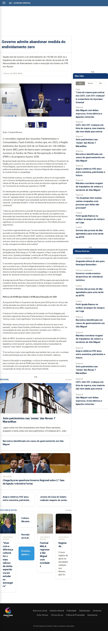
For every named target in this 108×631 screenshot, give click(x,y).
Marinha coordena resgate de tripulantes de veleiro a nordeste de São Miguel (89, 186)
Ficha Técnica (42, 615)
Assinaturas (92, 615)
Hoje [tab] (80, 83)
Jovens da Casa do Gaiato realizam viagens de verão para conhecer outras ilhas (53, 500)
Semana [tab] (90, 83)
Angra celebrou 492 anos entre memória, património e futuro (16, 500)
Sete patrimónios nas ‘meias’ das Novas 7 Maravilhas (87, 142)
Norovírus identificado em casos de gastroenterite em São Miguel (90, 157)
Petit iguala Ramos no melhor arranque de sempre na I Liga (90, 219)
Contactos (97, 611)
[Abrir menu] (4, 3)
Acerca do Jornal (40, 611)
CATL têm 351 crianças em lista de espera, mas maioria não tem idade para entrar (90, 128)
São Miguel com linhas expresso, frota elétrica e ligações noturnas (89, 113)
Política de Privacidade (75, 615)
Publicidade (71, 611)
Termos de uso (57, 615)
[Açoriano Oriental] (8, 617)
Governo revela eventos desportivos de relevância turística (89, 276)
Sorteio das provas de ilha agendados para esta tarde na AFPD (90, 233)
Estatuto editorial (57, 611)
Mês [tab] (100, 83)
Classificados (84, 611)
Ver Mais (68, 380)
